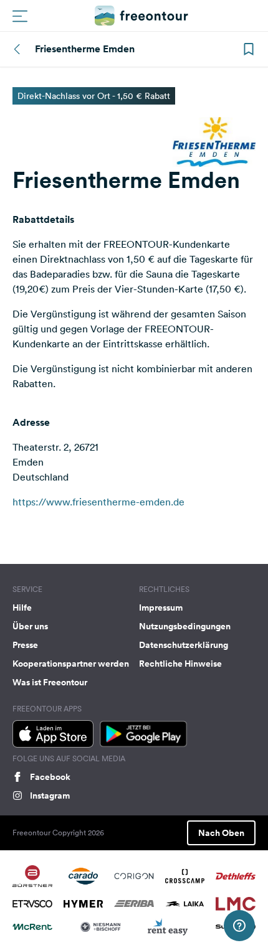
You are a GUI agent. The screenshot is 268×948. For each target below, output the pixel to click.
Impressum (161, 607)
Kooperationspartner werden (70, 663)
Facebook (50, 777)
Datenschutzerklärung (183, 645)
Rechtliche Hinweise (180, 663)
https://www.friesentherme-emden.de (98, 501)
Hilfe (22, 607)
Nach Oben (221, 833)
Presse (25, 645)
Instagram (50, 795)
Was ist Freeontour (49, 682)
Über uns (30, 626)
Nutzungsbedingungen (185, 626)
